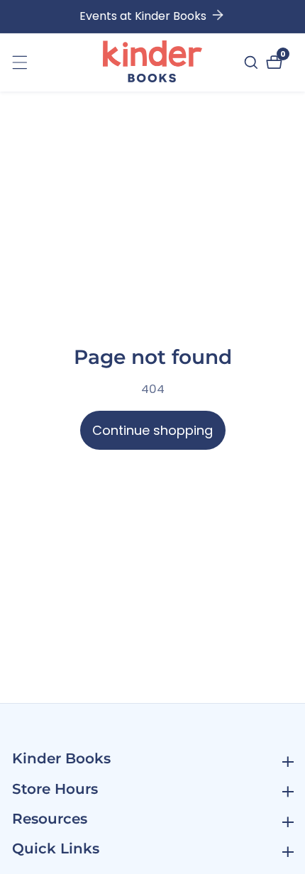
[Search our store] (253, 62)
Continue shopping (152, 430)
